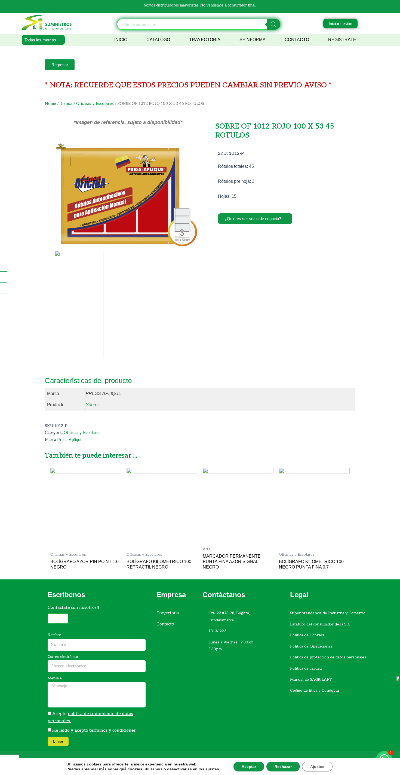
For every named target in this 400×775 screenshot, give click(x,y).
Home (50, 103)
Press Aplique (69, 439)
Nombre (54, 635)
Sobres (93, 404)
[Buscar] (273, 24)
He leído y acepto (94, 730)
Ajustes (317, 766)
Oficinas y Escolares (95, 103)
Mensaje (55, 678)
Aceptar (249, 766)
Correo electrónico (63, 657)
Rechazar (283, 766)
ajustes (212, 769)
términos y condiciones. (113, 730)
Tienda (66, 103)
